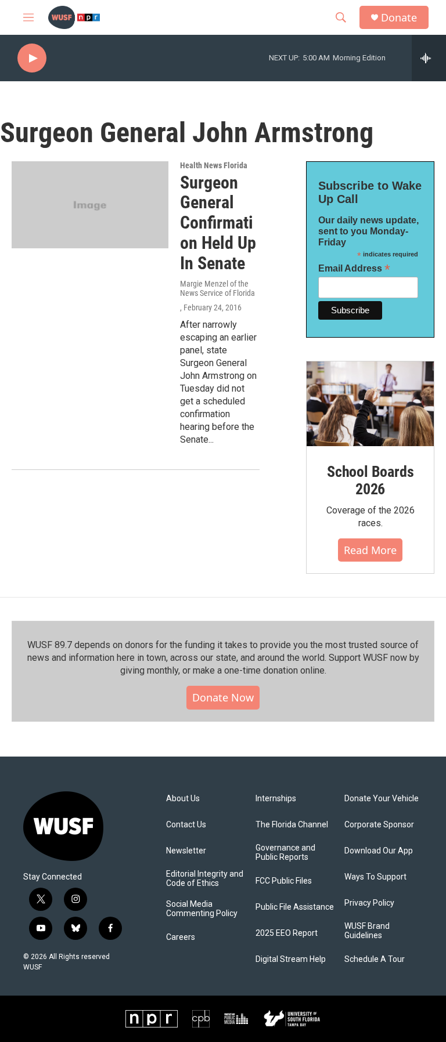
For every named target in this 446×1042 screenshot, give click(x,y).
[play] (32, 58)
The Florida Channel (292, 824)
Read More (370, 550)
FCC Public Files (284, 881)
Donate (399, 18)
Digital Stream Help (291, 959)
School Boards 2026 (370, 480)
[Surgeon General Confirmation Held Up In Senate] (90, 204)
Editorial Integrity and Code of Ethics (204, 879)
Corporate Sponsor (379, 824)
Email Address (354, 268)
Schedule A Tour (374, 959)
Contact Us (186, 824)
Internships (276, 798)
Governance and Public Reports (285, 853)
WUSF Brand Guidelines (367, 931)
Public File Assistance (295, 907)
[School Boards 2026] (370, 403)
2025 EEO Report (287, 933)
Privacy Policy (369, 903)
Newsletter (186, 850)
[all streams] (429, 58)
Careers (180, 937)
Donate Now (223, 697)
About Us (183, 798)
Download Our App (378, 850)
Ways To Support (375, 877)
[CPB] (201, 1018)
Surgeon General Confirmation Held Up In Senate (218, 222)
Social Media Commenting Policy (202, 909)
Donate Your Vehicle (381, 798)
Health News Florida (213, 165)
